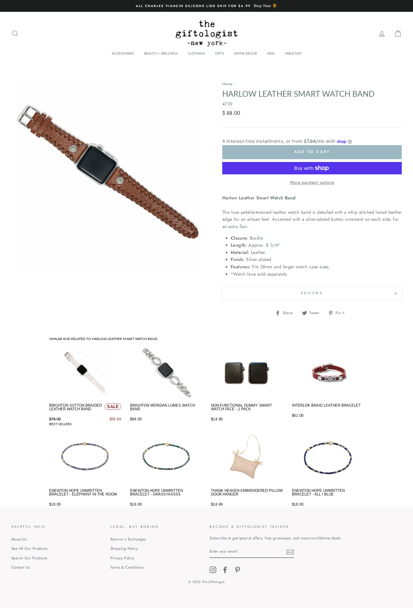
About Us (19, 539)
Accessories (123, 53)
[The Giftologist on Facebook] (225, 569)
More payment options (312, 182)
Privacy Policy (122, 558)
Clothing (196, 53)
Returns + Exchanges (128, 539)
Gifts (219, 53)
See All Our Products (29, 548)
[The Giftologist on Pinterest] (237, 569)
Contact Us (20, 567)
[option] (206, 6)
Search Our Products (29, 558)
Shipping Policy (124, 548)
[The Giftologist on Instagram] (213, 569)
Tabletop (293, 53)
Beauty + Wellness (161, 53)
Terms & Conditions (127, 567)
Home (227, 84)
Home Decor (245, 53)
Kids (271, 53)
